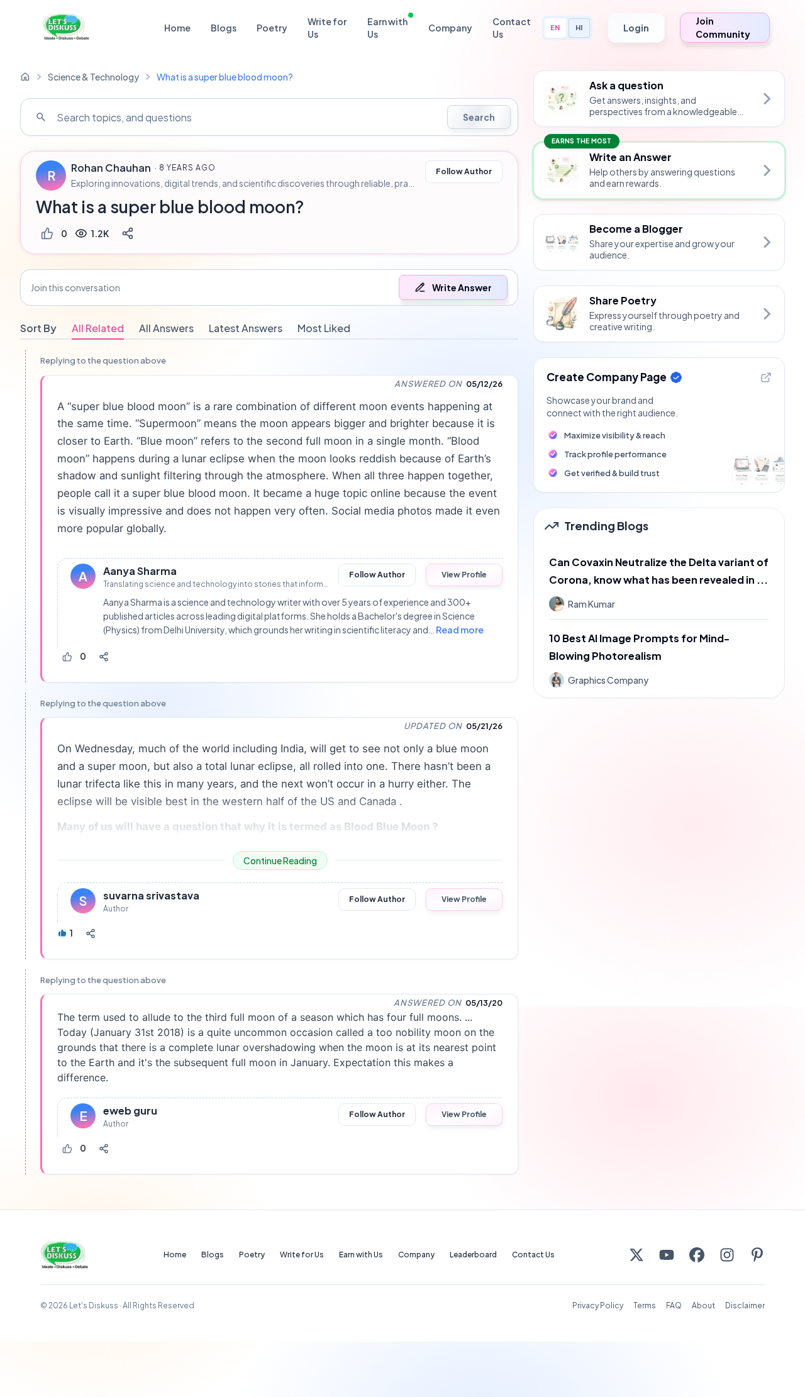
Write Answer (462, 287)
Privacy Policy (597, 1305)
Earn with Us (387, 28)
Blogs (223, 27)
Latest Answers (245, 328)
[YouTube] (666, 1254)
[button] (269, 287)
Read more (460, 629)
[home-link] (25, 77)
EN (555, 27)
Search (479, 117)
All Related (98, 328)
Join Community (723, 27)
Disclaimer (745, 1305)
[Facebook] (696, 1254)
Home (177, 27)
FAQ (674, 1305)
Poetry (272, 27)
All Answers (166, 328)
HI (578, 27)
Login (636, 27)
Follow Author (464, 171)
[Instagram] (727, 1254)
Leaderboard (473, 1254)
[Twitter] (636, 1254)
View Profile (464, 574)
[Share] (127, 233)
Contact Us (511, 28)
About (703, 1305)
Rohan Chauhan (111, 168)
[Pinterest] (757, 1254)
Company (450, 27)
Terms (644, 1305)
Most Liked (323, 328)
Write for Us (327, 28)
